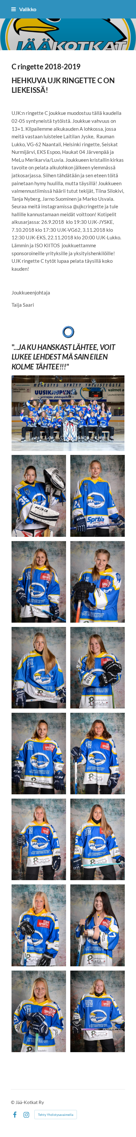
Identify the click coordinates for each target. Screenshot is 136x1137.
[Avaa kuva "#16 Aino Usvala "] (39, 925)
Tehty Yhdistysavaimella (55, 1115)
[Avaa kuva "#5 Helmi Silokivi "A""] (39, 582)
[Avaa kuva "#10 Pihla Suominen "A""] (39, 753)
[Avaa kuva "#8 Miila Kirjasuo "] (97, 667)
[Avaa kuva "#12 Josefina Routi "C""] (39, 839)
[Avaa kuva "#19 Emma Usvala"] (39, 1011)
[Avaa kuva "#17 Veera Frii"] (97, 925)
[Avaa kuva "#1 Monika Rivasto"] (39, 495)
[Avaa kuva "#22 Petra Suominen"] (97, 1011)
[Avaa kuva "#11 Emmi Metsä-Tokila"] (97, 753)
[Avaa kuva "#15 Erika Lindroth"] (97, 839)
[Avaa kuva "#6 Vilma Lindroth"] (97, 582)
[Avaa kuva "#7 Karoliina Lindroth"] (39, 667)
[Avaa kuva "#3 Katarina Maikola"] (97, 495)
